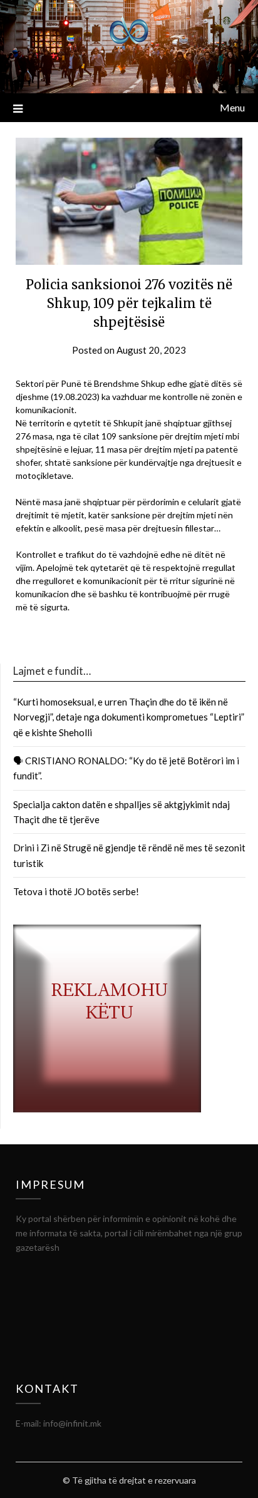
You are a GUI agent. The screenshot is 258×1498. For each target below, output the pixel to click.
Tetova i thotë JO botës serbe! (76, 891)
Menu (232, 107)
